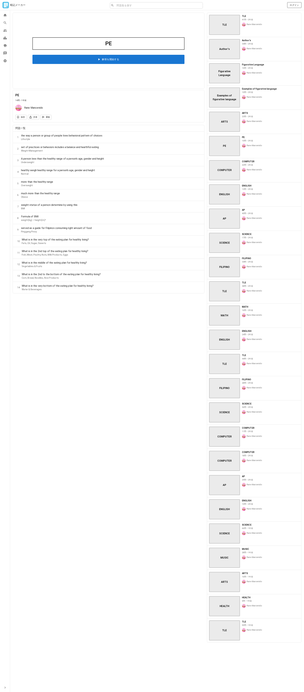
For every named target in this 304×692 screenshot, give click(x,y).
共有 (35, 117)
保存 (23, 117)
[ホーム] (5, 15)
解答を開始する (110, 59)
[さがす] (5, 23)
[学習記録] (5, 38)
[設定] (5, 61)
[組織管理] (5, 45)
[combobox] (158, 5)
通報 (48, 117)
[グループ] (5, 30)
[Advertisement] (254, 667)
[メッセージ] (5, 53)
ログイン (294, 5)
